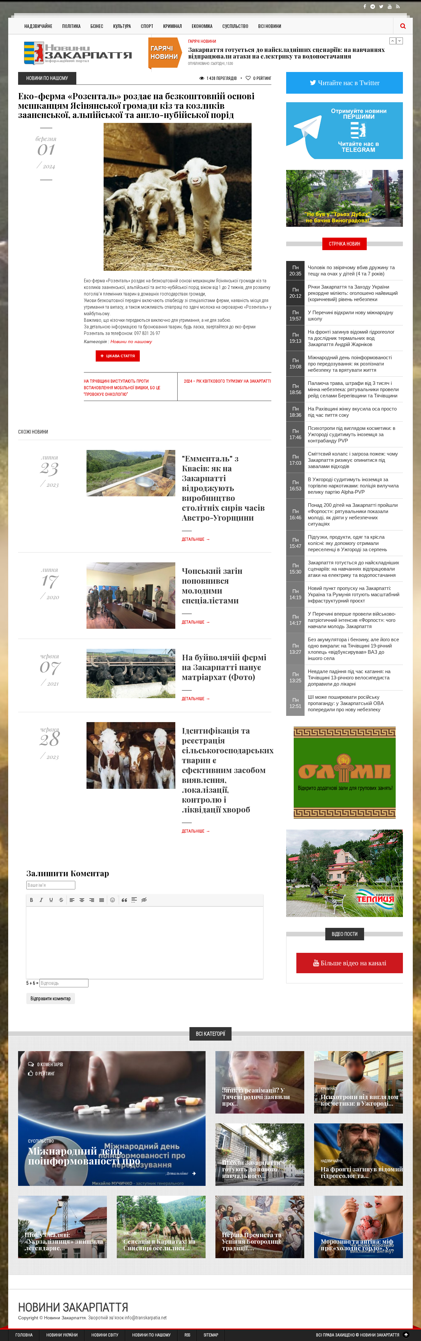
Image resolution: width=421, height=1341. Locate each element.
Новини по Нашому (151, 1335)
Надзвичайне (38, 25)
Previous (392, 40)
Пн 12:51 (295, 703)
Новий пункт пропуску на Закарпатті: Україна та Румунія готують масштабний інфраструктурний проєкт (287, 53)
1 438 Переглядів (221, 78)
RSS (187, 1335)
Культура (122, 25)
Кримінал (172, 25)
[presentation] (31, 900)
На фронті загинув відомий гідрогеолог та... (362, 1172)
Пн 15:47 (295, 543)
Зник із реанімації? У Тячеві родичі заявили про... (256, 1096)
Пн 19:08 (295, 363)
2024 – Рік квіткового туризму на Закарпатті (227, 381)
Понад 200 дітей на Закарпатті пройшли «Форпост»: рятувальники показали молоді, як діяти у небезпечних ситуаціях (353, 514)
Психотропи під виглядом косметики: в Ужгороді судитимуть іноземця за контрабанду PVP (351, 434)
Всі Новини (269, 25)
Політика (71, 25)
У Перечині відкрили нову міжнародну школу (350, 315)
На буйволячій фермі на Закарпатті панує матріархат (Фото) (224, 667)
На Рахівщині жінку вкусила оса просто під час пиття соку (352, 412)
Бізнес (96, 25)
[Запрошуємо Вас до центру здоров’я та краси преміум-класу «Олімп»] (345, 772)
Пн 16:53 (295, 485)
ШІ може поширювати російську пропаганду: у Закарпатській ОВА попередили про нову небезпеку (346, 703)
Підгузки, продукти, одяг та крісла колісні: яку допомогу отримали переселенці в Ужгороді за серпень (347, 543)
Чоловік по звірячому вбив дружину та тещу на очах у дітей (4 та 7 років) (351, 270)
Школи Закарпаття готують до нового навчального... (251, 1169)
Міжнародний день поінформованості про (84, 1155)
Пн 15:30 (295, 569)
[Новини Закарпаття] (82, 53)
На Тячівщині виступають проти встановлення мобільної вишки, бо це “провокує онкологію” (122, 388)
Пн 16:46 (295, 514)
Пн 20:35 (295, 270)
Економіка (202, 25)
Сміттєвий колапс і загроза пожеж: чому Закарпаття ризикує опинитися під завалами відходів (353, 460)
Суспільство (235, 25)
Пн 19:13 (295, 338)
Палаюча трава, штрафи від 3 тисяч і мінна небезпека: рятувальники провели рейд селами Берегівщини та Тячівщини (353, 389)
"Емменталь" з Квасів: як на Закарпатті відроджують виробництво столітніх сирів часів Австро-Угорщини (223, 488)
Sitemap (211, 1335)
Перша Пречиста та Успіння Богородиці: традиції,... (252, 1241)
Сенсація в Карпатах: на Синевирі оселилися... (159, 1244)
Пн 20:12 (295, 293)
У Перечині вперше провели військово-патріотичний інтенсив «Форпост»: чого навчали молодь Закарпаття (352, 620)
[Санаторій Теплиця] (344, 872)
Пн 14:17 (295, 620)
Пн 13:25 (295, 677)
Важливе (129, 1233)
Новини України (62, 1335)
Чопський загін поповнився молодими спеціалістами (212, 585)
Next (399, 40)
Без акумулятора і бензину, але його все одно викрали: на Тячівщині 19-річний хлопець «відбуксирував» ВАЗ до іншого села (353, 649)
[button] (31, 900)
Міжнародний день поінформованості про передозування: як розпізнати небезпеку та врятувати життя (350, 364)
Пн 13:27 (295, 649)
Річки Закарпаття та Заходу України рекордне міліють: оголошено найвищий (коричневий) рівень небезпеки (353, 293)
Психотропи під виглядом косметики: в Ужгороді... (359, 1100)
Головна (24, 1335)
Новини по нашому (131, 341)
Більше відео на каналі (352, 962)
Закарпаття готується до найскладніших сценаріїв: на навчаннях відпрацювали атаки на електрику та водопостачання (353, 569)
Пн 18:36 (295, 412)
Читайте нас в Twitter (348, 82)
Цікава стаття (120, 356)
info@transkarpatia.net (146, 1317)
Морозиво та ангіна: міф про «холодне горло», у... (357, 1244)
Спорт (147, 25)
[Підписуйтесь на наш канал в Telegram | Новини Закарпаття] (344, 130)
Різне (325, 1233)
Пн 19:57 (295, 315)
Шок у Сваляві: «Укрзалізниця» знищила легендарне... (64, 1241)
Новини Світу (104, 1335)
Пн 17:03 (295, 460)
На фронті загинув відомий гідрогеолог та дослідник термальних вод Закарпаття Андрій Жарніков (351, 338)
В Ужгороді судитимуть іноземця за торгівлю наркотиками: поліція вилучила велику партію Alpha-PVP (353, 486)
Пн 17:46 (295, 434)
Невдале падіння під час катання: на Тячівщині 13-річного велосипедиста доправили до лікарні (349, 678)
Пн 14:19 (295, 594)
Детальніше (196, 539)
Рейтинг (262, 78)
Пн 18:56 (295, 389)
